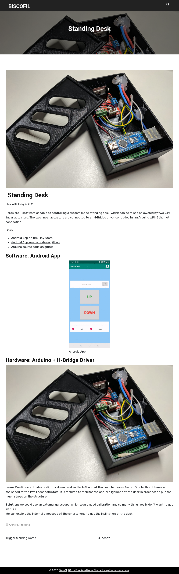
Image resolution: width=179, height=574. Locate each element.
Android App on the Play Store (32, 238)
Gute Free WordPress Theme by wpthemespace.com (99, 570)
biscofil (11, 204)
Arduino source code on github (32, 247)
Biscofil (19, 6)
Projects (24, 524)
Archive (13, 524)
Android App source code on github (35, 242)
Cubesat (104, 538)
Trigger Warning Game (21, 538)
